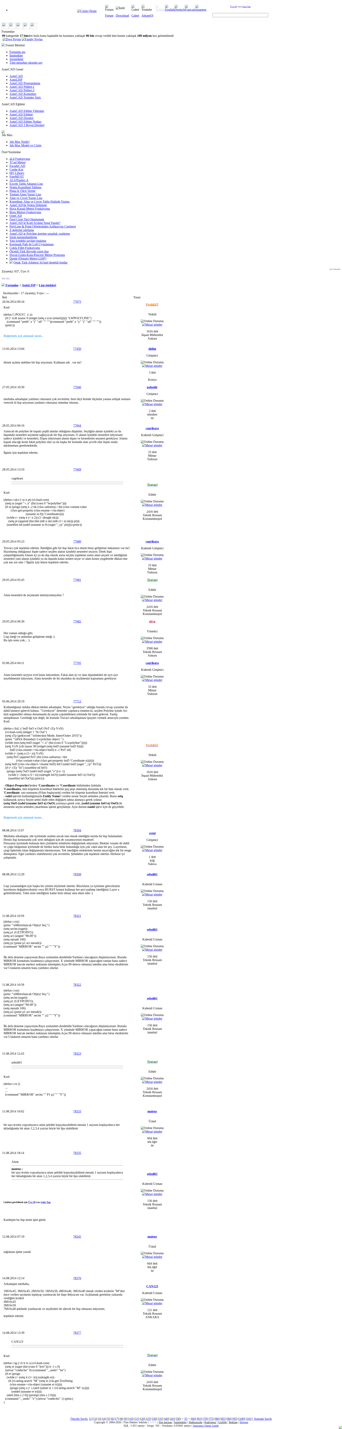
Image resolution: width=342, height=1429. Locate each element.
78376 (77, 1278)
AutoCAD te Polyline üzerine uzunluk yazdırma (40, 233)
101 (249, 1418)
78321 (77, 916)
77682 (77, 621)
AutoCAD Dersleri (21, 118)
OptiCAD (16, 215)
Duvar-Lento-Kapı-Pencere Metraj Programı (37, 255)
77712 (77, 701)
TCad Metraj (18, 162)
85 (223, 1418)
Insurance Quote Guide (206, 1425)
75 (211, 1418)
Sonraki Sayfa (262, 1418)
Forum (109, 15)
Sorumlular (16, 59)
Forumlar (12, 285)
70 (205, 1418)
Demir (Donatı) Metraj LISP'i (28, 258)
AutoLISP (16, 79)
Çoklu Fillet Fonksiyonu (25, 248)
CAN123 (152, 1286)
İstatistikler (16, 55)
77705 (77, 663)
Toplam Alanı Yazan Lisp (25, 194)
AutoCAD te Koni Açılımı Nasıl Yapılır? (35, 223)
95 (235, 1418)
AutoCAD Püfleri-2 (22, 90)
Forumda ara (17, 52)
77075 (77, 301)
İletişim (244, 1422)
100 (241, 1418)
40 (166, 1418)
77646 (77, 387)
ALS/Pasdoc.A (19, 180)
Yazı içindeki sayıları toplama (28, 240)
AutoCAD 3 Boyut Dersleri (27, 125)
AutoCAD (16, 76)
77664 (77, 425)
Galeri (135, 15)
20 (142, 1418)
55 (185, 1418)
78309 (77, 874)
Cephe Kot (16, 169)
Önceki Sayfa (79, 1418)
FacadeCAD (17, 166)
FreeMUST (17, 176)
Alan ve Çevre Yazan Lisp (26, 198)
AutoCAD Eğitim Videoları (27, 111)
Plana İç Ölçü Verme (22, 191)
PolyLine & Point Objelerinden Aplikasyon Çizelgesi (43, 226)
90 (229, 1418)
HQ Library (17, 173)
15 (136, 1418)
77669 (77, 469)
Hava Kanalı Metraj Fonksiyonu (30, 208)
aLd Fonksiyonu (20, 158)
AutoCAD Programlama (25, 83)
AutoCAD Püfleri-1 (22, 86)
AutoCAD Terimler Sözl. (25, 97)
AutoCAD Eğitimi (21, 114)
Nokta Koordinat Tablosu (25, 187)
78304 (77, 830)
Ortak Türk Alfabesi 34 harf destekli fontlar (40, 262)
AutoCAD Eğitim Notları (25, 121)
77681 (77, 580)
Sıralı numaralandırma (23, 237)
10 (130, 1418)
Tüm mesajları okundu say (26, 62)
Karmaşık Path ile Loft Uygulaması (32, 244)
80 (217, 1418)
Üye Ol (233, 6)
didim (152, 348)
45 (172, 1418)
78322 (77, 984)
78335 (77, 1153)
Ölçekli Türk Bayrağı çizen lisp (29, 251)
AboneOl (147, 15)
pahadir (152, 387)
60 (193, 1418)
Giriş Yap (246, 6)
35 (160, 1418)
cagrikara (152, 428)
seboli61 (152, 874)
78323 (77, 1053)
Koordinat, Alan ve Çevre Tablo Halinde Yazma (39, 201)
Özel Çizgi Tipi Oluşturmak (27, 219)
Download (122, 15)
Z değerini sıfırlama (22, 230)
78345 (77, 1236)
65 (199, 1418)
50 (178, 1418)
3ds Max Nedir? (20, 141)
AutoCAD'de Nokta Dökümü (28, 205)
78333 (77, 1111)
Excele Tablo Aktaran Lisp (26, 183)
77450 (77, 348)
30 (154, 1418)
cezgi (152, 833)
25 (148, 1418)
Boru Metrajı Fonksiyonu (25, 212)
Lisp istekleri (47, 285)
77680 (77, 541)
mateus (152, 1111)
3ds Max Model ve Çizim (25, 145)
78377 (77, 1332)
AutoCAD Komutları (23, 94)
